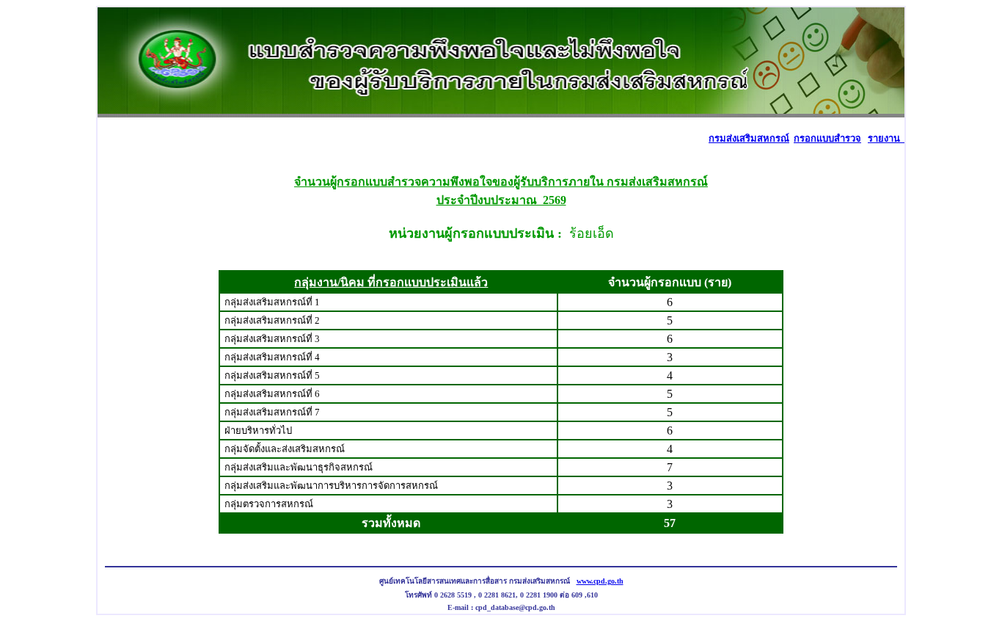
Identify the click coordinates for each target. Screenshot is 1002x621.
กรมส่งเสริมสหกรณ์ (749, 138)
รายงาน (886, 138)
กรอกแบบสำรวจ (827, 138)
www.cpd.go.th (600, 581)
